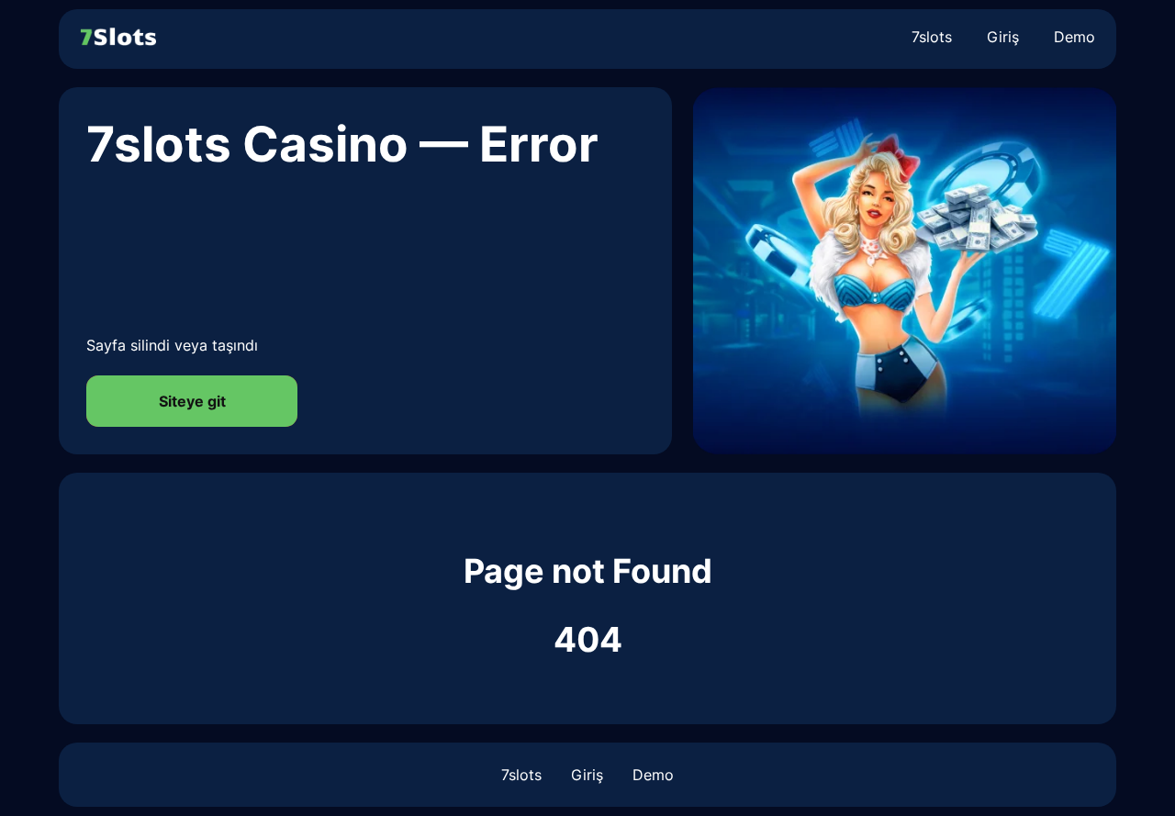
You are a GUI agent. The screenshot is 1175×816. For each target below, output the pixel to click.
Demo (1074, 37)
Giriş (1003, 37)
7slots (932, 37)
